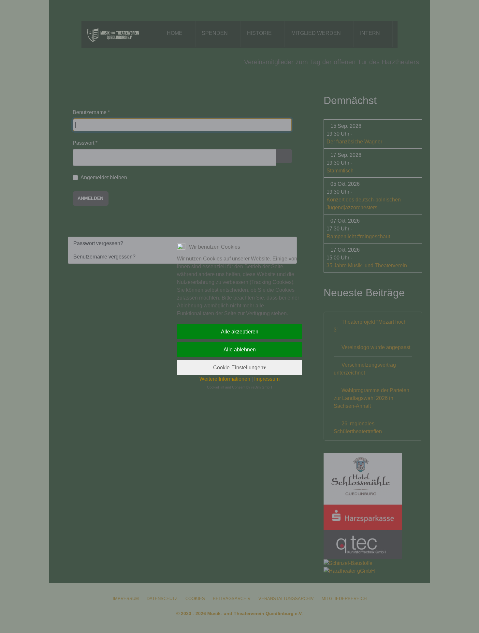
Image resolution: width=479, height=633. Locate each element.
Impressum (267, 379)
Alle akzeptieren (239, 331)
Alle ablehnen (240, 349)
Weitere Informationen (224, 379)
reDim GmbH (261, 387)
